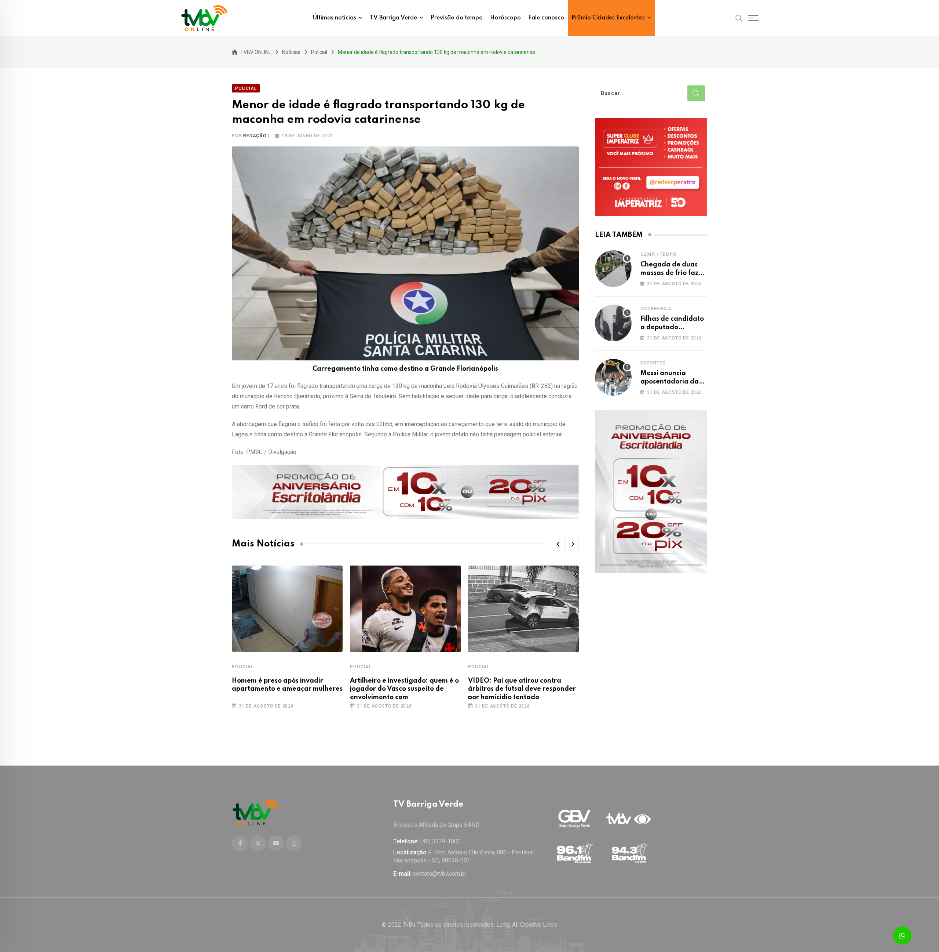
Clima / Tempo (658, 254)
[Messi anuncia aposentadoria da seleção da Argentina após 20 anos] (613, 377)
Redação (255, 135)
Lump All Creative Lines (526, 924)
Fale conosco (546, 18)
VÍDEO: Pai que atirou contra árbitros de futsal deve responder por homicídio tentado (522, 689)
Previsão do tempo (457, 18)
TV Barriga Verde (393, 18)
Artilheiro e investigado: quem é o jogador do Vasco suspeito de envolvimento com (404, 689)
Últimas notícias (334, 18)
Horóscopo (505, 18)
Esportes (652, 363)
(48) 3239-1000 (440, 841)
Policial (242, 666)
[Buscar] (739, 17)
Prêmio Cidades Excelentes (608, 18)
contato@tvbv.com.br (439, 873)
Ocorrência (656, 308)
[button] (558, 544)
